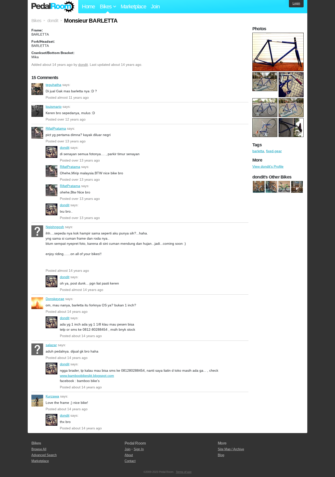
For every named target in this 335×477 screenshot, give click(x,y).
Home (88, 6)
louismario (37, 111)
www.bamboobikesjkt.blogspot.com (87, 376)
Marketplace (133, 6)
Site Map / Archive (231, 449)
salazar (37, 349)
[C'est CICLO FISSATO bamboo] (271, 187)
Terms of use (184, 471)
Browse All (38, 449)
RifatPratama (37, 133)
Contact (130, 461)
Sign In (139, 449)
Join (155, 6)
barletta (258, 151)
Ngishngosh (37, 231)
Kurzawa (37, 401)
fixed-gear (274, 151)
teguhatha (37, 89)
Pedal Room (53, 7)
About (129, 455)
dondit (83, 65)
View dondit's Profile (267, 166)
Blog (221, 455)
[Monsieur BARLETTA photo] (278, 35)
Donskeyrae (37, 303)
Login (296, 3)
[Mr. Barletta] (284, 187)
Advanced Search (44, 455)
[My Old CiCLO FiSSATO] (297, 187)
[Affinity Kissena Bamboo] (258, 187)
